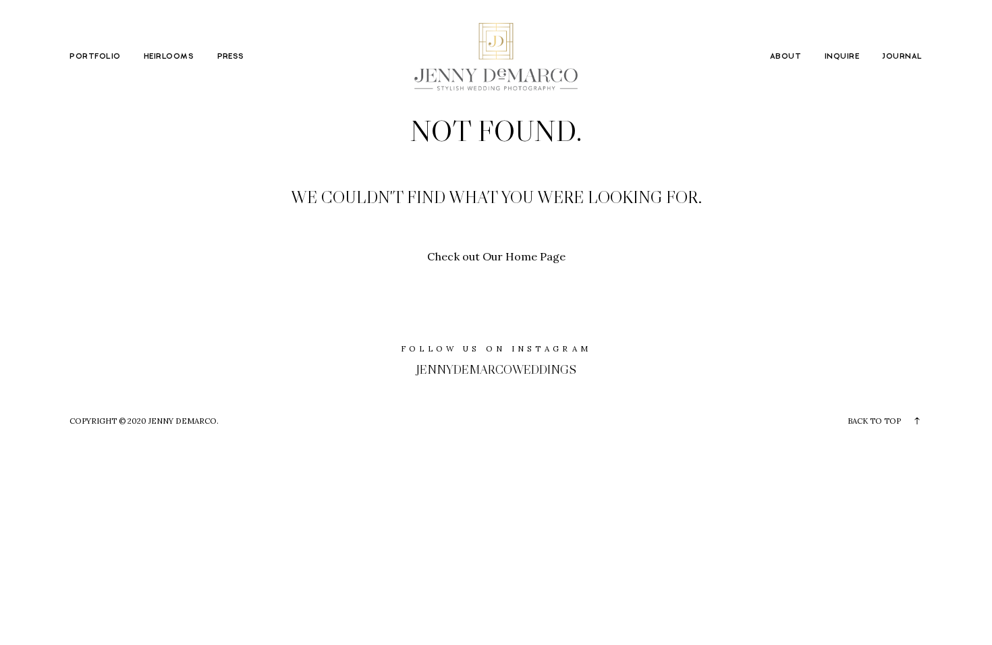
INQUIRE (842, 57)
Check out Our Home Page (496, 256)
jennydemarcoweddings (496, 369)
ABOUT (785, 57)
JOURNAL (902, 57)
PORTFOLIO (95, 57)
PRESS (230, 57)
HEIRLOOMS (169, 57)
